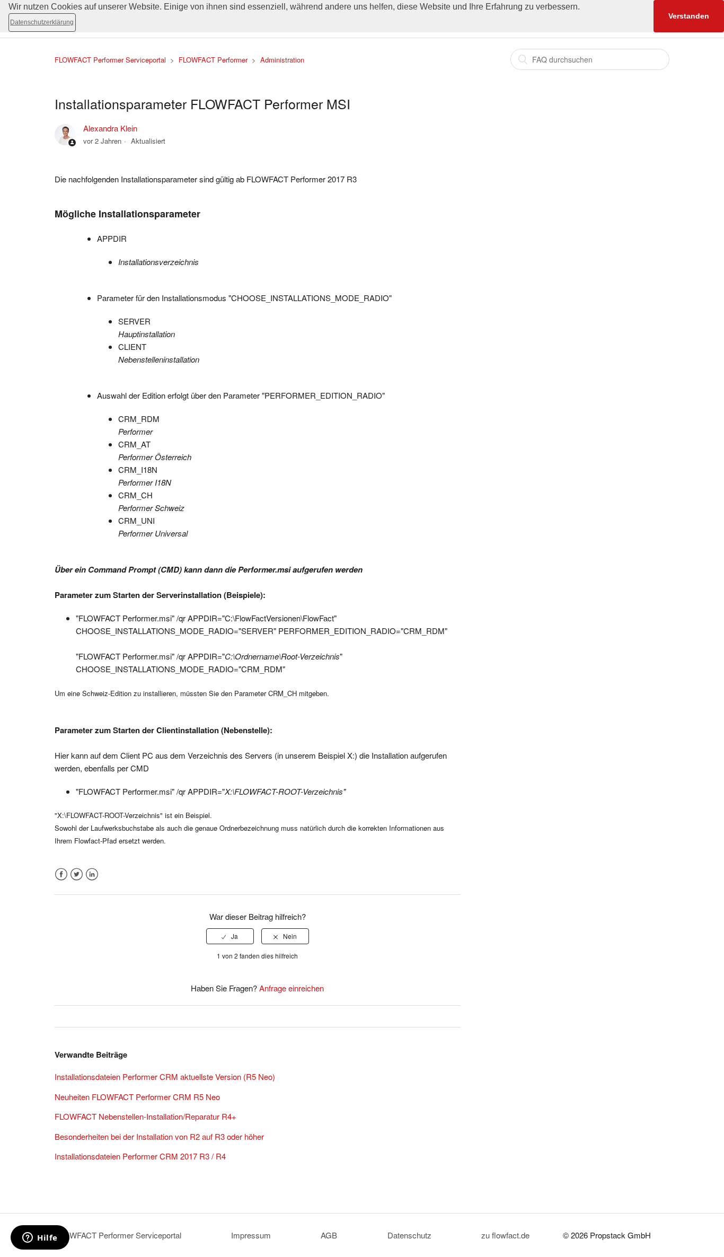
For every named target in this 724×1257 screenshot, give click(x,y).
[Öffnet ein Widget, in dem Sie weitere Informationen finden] (40, 1238)
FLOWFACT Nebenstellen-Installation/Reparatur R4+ (145, 1116)
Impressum (251, 1235)
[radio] (230, 936)
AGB (329, 1235)
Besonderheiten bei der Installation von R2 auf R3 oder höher (159, 1136)
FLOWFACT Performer (213, 60)
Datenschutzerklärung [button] (42, 22)
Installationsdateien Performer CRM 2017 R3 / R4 (140, 1156)
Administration (282, 60)
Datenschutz (409, 1235)
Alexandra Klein (110, 128)
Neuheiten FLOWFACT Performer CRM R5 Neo (137, 1096)
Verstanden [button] (688, 16)
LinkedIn (92, 874)
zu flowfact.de (505, 1235)
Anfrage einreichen (291, 988)
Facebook (61, 874)
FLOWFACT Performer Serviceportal (110, 60)
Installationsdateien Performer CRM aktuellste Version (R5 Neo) (165, 1076)
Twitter (76, 874)
